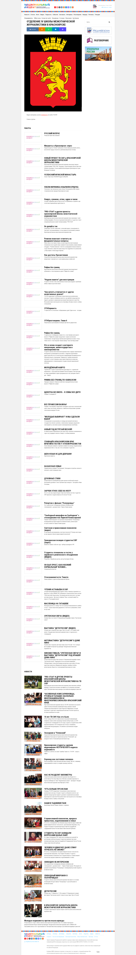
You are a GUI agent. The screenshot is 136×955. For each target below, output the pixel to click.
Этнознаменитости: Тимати (56, 577)
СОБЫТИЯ (68, 934)
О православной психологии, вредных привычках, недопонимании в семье (60, 819)
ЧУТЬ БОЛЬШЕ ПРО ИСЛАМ (56, 789)
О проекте (49, 936)
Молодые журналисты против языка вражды (44, 921)
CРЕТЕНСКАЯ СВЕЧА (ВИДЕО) (56, 616)
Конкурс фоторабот (46, 18)
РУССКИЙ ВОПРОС (52, 133)
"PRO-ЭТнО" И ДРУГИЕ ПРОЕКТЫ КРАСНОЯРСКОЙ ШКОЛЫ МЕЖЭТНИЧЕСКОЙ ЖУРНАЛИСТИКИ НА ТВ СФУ (62, 680)
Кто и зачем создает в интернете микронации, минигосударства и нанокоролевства (58, 347)
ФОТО (80, 934)
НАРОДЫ (49, 934)
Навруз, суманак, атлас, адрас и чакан (60, 199)
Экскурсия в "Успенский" (55, 733)
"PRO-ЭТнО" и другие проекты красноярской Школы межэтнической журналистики (60, 213)
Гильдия (97, 14)
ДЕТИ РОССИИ (50, 891)
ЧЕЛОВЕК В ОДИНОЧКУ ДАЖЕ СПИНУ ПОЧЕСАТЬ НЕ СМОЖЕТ (60, 848)
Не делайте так (50, 226)
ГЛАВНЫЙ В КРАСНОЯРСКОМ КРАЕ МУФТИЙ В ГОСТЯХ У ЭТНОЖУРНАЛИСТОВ (62, 442)
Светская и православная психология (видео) (60, 529)
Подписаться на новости (32, 941)
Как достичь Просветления (56, 255)
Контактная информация (58, 936)
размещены (44, 115)
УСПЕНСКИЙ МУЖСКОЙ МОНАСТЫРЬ (60, 175)
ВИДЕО (91, 934)
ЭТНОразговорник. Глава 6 (55, 320)
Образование (68, 18)
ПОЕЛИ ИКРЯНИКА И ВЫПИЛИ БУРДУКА (61, 187)
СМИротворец (37, 18)
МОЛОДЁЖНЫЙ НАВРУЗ (54, 367)
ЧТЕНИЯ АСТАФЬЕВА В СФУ (56, 589)
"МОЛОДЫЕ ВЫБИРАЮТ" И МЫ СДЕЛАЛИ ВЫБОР (62, 418)
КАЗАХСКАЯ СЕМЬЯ (52, 466)
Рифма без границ (52, 267)
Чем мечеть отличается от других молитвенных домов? (59, 293)
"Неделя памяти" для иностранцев (59, 280)
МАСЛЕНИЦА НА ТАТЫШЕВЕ (56, 603)
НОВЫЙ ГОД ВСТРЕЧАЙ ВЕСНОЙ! (58, 429)
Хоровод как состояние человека (58, 759)
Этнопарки (62, 18)
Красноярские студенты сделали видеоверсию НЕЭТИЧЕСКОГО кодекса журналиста (60, 747)
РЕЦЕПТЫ (86, 934)
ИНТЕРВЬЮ (61, 934)
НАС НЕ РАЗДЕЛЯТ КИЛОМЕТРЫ (58, 775)
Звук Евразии (75, 18)
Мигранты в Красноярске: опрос (58, 146)
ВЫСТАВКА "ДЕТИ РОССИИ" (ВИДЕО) (60, 628)
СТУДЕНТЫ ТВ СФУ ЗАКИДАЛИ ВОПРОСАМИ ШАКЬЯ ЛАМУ (57, 834)
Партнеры (91, 936)
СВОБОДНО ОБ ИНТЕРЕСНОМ (56, 862)
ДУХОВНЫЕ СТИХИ (52, 478)
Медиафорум (55, 18)
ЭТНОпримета (50, 308)
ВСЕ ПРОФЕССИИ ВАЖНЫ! (55, 404)
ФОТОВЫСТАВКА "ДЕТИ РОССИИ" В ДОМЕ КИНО (62, 641)
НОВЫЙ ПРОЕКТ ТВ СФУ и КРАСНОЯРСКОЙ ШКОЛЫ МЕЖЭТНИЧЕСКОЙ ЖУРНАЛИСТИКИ (62, 160)
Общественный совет (82, 936)
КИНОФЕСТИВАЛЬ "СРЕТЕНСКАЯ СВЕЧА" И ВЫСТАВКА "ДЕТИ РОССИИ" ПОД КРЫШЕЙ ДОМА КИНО (62, 655)
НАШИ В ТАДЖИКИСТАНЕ (55, 803)
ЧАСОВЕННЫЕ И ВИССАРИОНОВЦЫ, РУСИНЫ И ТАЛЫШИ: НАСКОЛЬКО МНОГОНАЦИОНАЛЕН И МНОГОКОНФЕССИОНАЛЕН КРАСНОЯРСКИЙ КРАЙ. (62, 698)
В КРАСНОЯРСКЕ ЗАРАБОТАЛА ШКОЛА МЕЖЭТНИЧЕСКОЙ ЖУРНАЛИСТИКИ (61, 906)
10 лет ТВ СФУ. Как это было (56, 717)
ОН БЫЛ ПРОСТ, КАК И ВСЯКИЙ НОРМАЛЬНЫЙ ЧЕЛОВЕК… (57, 566)
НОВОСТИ (97, 934)
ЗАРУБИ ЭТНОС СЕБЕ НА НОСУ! (57, 491)
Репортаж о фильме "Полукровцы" (59, 503)
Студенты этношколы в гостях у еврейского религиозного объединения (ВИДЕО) (61, 554)
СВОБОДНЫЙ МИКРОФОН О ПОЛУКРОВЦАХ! (56, 876)
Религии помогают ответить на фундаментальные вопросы (57, 240)
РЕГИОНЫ (55, 934)
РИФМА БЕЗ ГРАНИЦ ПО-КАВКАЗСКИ (60, 380)
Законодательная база (70, 936)
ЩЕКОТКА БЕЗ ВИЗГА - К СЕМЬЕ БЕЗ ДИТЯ (62, 392)
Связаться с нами (107, 7)
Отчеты (96, 936)
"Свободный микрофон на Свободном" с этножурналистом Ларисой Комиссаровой (62, 516)
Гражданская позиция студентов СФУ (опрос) (60, 541)
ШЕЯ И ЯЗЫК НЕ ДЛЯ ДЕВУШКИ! (58, 454)
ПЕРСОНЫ (75, 934)
